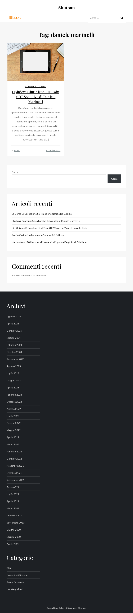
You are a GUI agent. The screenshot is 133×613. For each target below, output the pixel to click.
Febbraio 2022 (14, 451)
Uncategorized (15, 589)
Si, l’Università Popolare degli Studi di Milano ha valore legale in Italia (49, 227)
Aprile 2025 (13, 323)
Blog (9, 567)
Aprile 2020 (13, 543)
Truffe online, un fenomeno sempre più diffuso (38, 235)
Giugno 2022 (14, 423)
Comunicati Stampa (35, 86)
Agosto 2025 (14, 316)
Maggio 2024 (14, 337)
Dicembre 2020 (15, 515)
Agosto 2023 (14, 366)
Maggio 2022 (14, 430)
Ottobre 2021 (14, 472)
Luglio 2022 (13, 415)
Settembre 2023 (15, 359)
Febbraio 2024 (14, 344)
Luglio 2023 (13, 373)
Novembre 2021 (15, 465)
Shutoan (66, 7)
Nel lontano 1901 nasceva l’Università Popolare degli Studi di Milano (49, 242)
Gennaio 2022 (14, 458)
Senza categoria (15, 582)
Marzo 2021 (13, 508)
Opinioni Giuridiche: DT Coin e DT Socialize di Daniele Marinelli (35, 96)
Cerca (15, 172)
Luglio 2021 (13, 494)
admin (17, 150)
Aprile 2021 (13, 501)
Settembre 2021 (15, 479)
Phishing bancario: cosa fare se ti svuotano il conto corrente (46, 220)
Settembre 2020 (15, 522)
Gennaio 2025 (14, 330)
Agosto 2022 (14, 408)
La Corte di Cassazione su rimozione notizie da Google (42, 213)
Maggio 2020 (14, 536)
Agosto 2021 (14, 487)
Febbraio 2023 (14, 394)
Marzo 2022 (13, 444)
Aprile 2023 (13, 387)
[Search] (121, 18)
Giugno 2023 (14, 380)
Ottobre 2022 (14, 401)
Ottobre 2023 (14, 351)
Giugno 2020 (14, 529)
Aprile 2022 (13, 437)
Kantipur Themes (76, 608)
